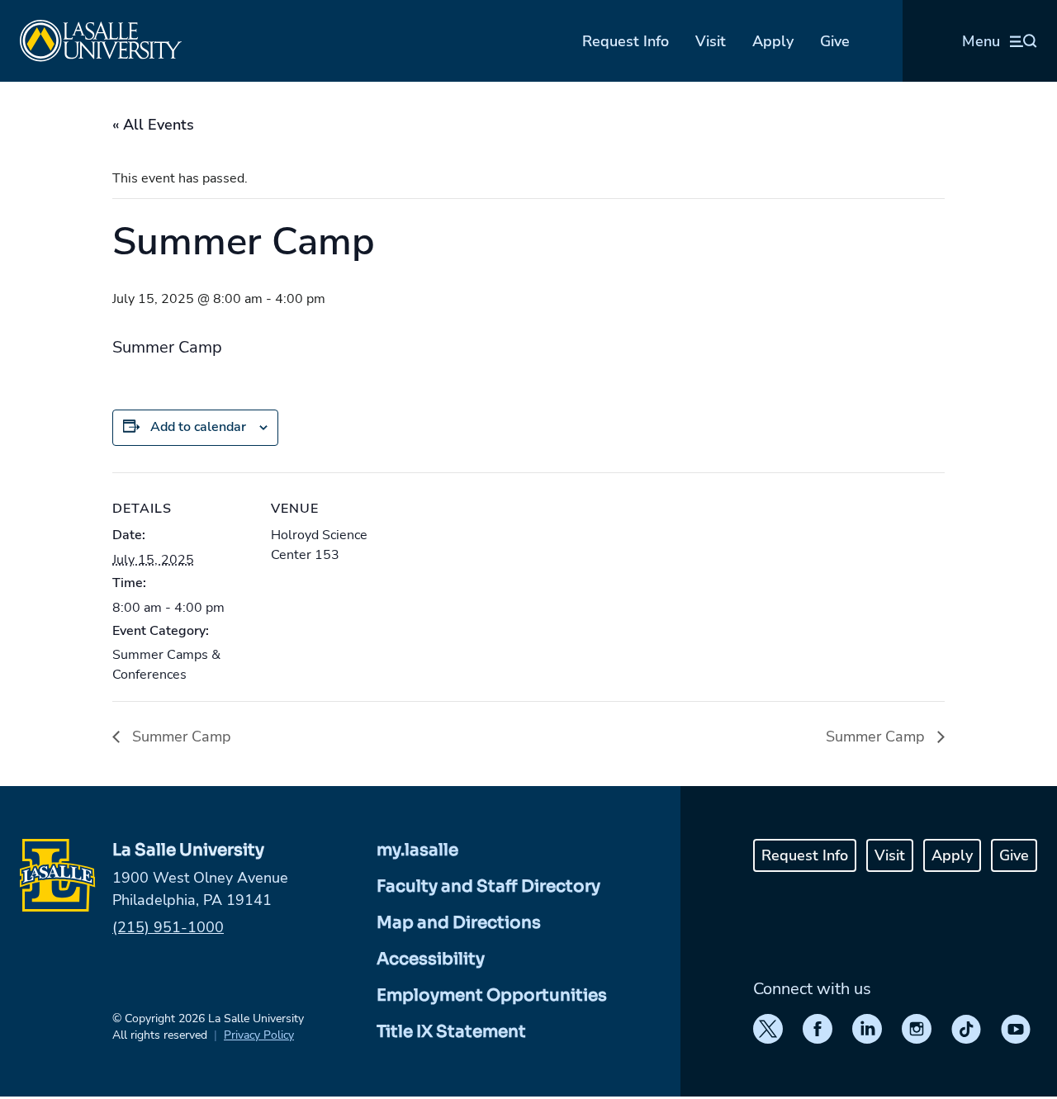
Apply (773, 41)
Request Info (625, 41)
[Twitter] (768, 1029)
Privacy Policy (259, 1035)
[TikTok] (966, 1029)
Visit (710, 41)
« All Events (153, 125)
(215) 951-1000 (168, 927)
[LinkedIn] (867, 1029)
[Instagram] (916, 1029)
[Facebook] (817, 1029)
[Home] (101, 41)
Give (835, 41)
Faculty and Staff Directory (488, 886)
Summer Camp (179, 736)
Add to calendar (198, 427)
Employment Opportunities (492, 995)
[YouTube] (1016, 1029)
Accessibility (431, 959)
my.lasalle (417, 850)
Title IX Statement (451, 1031)
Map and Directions (459, 922)
